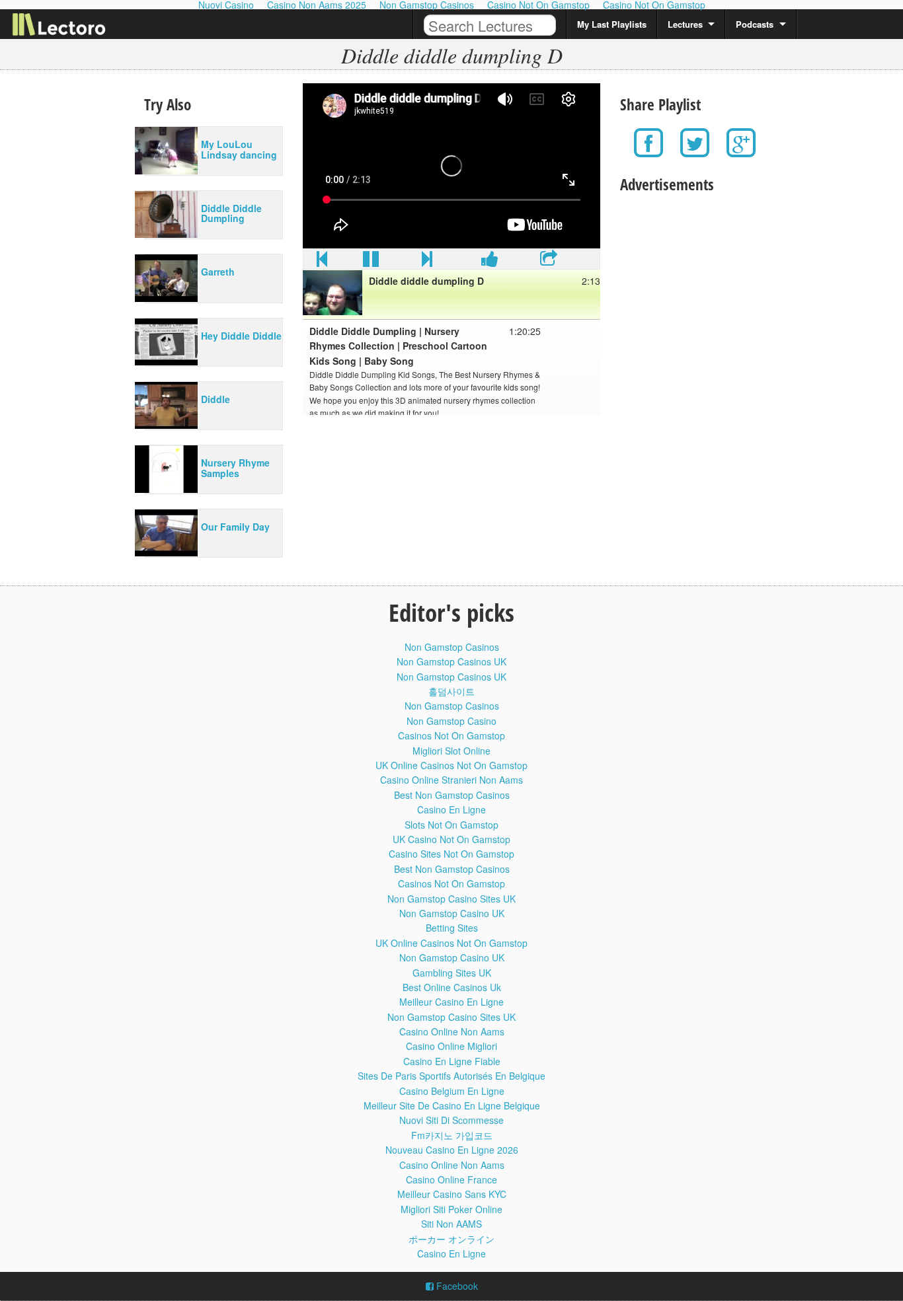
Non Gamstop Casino (451, 720)
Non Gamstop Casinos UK (451, 661)
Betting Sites (452, 927)
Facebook (456, 1285)
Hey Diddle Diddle (241, 335)
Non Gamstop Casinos (452, 646)
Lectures (685, 24)
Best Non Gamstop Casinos (452, 794)
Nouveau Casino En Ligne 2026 (451, 1149)
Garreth (218, 271)
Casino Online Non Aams (451, 1031)
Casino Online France (451, 1179)
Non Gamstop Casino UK (451, 913)
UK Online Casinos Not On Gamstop (451, 765)
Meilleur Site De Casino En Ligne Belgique (452, 1105)
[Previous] (322, 261)
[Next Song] (427, 261)
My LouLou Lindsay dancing (239, 149)
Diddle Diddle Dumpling (231, 213)
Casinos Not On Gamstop (451, 735)
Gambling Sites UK (451, 972)
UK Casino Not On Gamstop (451, 839)
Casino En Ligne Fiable (451, 1061)
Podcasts (754, 24)
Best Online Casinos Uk (452, 987)
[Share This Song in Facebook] (489, 261)
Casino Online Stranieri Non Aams (451, 779)
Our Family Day (235, 526)
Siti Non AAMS (451, 1223)
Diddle (215, 399)
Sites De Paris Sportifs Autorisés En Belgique (451, 1075)
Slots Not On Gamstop (451, 824)
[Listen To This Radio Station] (548, 261)
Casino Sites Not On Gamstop (451, 853)
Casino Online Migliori (451, 1046)
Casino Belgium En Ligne (451, 1090)
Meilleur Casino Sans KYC (451, 1194)
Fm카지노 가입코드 (451, 1135)
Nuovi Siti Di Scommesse (451, 1120)
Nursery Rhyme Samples (235, 467)
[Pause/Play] (371, 261)
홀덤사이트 (451, 691)
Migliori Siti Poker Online (451, 1209)
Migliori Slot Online (451, 750)
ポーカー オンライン (451, 1238)
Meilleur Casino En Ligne (451, 1001)
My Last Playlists (612, 24)
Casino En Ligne (451, 809)
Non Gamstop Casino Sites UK (451, 898)
